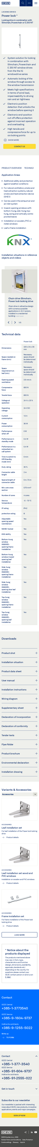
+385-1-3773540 (15, 1008)
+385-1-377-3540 (15, 1064)
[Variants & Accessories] (19, 794)
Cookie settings (6, 1142)
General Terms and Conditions (11, 1140)
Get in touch (8, 1088)
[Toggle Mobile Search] (23, 3)
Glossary (16, 1142)
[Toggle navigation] (35, 3)
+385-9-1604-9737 (17, 1018)
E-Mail (8, 977)
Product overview (12, 168)
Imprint (22, 1142)
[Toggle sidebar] (29, 3)
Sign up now (19, 1115)
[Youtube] (36, 1132)
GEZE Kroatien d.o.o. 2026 (9, 1137)
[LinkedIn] (31, 1132)
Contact (6, 1056)
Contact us (19, 146)
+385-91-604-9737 (17, 1071)
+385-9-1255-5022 (17, 1028)
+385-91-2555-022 (17, 1078)
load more (19, 935)
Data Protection (27, 1140)
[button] (8, 322)
